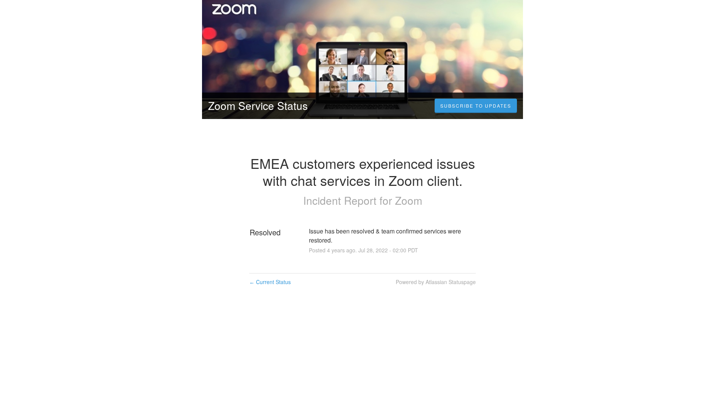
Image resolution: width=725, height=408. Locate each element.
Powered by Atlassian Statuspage (436, 282)
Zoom (408, 200)
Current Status (270, 282)
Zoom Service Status (258, 105)
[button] (476, 106)
